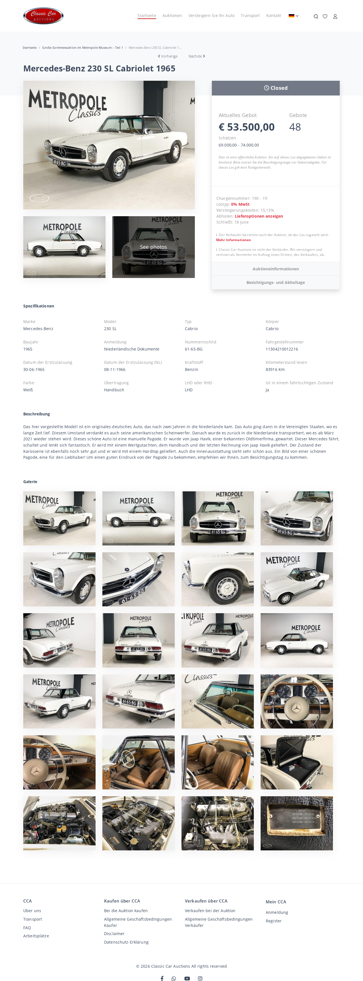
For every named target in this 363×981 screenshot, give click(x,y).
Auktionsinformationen (276, 268)
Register (274, 920)
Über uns (32, 910)
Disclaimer (114, 933)
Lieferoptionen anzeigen (259, 216)
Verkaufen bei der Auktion (210, 910)
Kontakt (273, 15)
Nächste (195, 56)
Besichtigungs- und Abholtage (275, 282)
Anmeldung (277, 912)
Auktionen (172, 15)
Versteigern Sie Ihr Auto (212, 15)
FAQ (27, 927)
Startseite (147, 15)
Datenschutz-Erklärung (126, 942)
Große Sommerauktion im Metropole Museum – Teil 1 (82, 47)
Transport (250, 15)
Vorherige (169, 56)
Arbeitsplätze (36, 935)
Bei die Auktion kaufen (126, 910)
